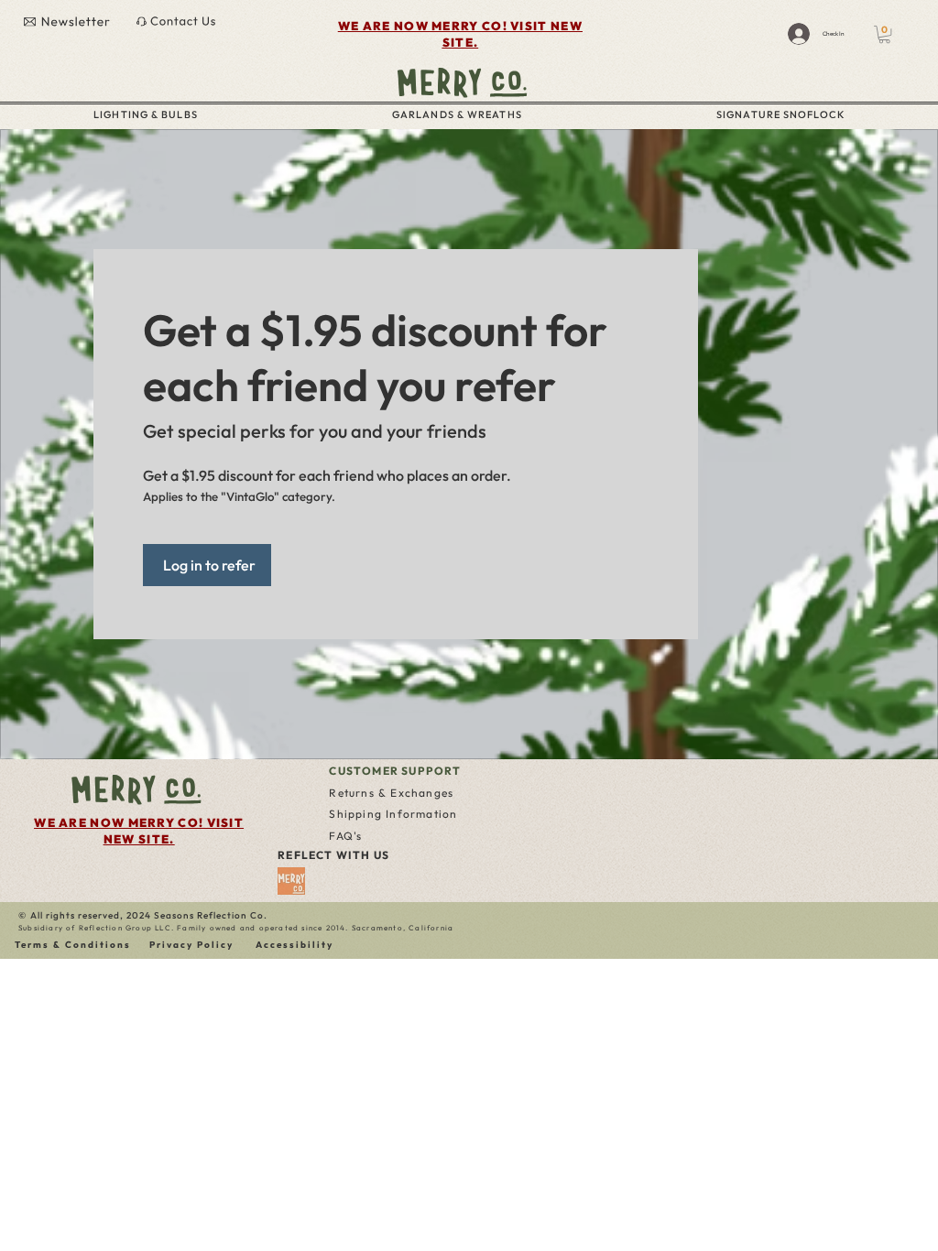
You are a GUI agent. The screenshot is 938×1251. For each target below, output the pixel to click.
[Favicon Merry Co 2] (291, 881)
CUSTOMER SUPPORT (395, 771)
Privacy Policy (191, 945)
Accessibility (294, 945)
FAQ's (345, 836)
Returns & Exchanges (391, 793)
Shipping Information (393, 814)
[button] (884, 34)
